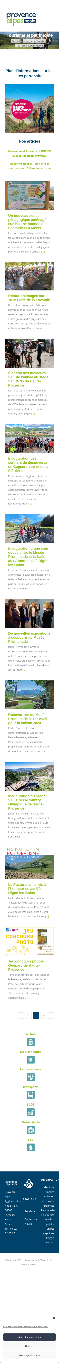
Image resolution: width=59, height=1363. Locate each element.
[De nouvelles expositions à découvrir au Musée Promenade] (29, 613)
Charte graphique (48, 1231)
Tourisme (29, 1211)
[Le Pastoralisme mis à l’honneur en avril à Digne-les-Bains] (29, 863)
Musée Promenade (21, 163)
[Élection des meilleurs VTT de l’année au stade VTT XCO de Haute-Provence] (29, 353)
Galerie (34, 195)
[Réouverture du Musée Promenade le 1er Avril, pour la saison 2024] (29, 694)
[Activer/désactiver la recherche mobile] (47, 16)
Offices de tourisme (38, 168)
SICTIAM (42, 1260)
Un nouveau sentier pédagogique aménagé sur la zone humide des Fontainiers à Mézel (25, 195)
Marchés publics (49, 1222)
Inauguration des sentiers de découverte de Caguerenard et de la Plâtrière (25, 438)
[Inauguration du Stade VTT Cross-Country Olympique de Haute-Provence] (29, 776)
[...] (43, 251)
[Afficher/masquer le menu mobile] (52, 16)
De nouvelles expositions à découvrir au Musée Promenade (25, 613)
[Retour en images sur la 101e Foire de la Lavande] (29, 276)
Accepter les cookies (29, 1337)
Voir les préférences (29, 1355)
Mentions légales (49, 1189)
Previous (3, 109)
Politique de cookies (48, 1199)
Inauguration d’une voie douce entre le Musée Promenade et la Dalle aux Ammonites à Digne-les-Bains (25, 528)
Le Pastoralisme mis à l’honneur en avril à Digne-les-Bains (25, 863)
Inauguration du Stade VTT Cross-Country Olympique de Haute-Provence (25, 776)
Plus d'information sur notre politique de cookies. (25, 1326)
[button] (54, 1318)
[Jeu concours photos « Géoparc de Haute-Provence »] (29, 941)
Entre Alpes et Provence (22, 151)
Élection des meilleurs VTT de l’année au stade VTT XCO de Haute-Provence (25, 353)
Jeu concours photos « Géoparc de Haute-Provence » (25, 941)
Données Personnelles (47, 1208)
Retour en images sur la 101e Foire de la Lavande (25, 276)
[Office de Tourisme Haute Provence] (29, 108)
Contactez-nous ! (29, 1221)
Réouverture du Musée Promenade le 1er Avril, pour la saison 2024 (25, 695)
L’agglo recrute (50, 1240)
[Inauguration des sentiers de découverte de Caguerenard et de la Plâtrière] (29, 438)
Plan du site (47, 1214)
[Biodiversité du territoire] (28, 1183)
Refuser (29, 1346)
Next (56, 109)
